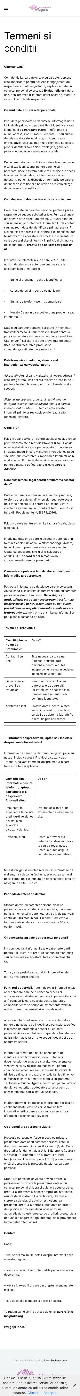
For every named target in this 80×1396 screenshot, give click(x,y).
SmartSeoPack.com (55, 1360)
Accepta (49, 1393)
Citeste (33, 1393)
